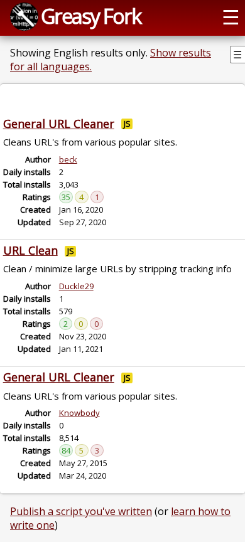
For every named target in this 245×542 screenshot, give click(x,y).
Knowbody (79, 412)
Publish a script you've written (81, 511)
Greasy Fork (91, 15)
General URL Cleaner (58, 123)
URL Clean (30, 250)
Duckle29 (76, 286)
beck (68, 159)
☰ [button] (231, 16)
